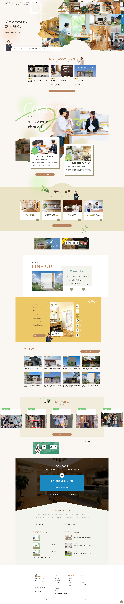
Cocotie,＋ (57, 588)
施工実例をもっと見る (92, 351)
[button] (79, 306)
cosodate (56, 591)
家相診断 (70, 580)
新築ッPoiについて (39, 335)
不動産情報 (70, 585)
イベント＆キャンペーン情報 (73, 583)
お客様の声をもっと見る (64, 434)
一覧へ (56, 532)
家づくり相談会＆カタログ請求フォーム (85, 578)
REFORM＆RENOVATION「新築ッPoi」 (61, 593)
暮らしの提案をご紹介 (64, 225)
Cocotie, (56, 586)
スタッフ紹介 (84, 584)
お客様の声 (26, 4)
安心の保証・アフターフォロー (60, 582)
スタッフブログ (84, 586)
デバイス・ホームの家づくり (46, 174)
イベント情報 (18, 6)
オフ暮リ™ (57, 590)
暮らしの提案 (57, 578)
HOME (36, 570)
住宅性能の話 (26, 2)
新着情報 (70, 582)
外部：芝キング (85, 599)
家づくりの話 (18, 2)
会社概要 (83, 582)
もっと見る (64, 91)
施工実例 (18, 4)
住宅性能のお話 (57, 580)
